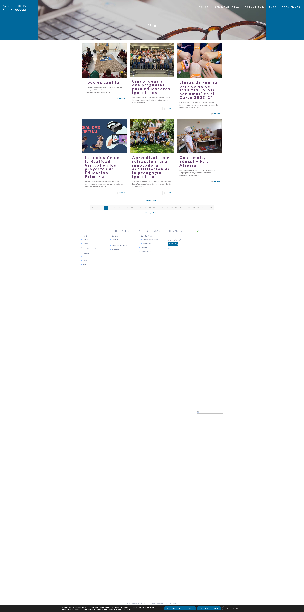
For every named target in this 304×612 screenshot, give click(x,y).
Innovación (147, 243)
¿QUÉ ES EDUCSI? (90, 231)
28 (211, 208)
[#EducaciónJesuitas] (14, 7)
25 (198, 208)
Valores (86, 243)
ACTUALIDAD (88, 248)
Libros (85, 261)
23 (189, 208)
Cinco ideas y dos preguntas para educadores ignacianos (151, 87)
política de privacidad (146, 607)
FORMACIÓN (175, 231)
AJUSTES (127, 609)
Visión (85, 240)
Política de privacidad (119, 245)
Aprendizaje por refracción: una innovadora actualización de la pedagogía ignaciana (151, 167)
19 (172, 208)
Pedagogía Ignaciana (150, 240)
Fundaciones (116, 240)
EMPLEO (173, 244)
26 (203, 208)
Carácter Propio (147, 236)
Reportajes (87, 257)
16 (159, 208)
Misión (85, 236)
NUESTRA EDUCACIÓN (151, 231)
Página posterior (151, 213)
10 (132, 208)
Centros (115, 236)
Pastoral (144, 247)
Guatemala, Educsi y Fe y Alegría (194, 161)
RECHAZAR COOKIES (209, 608)
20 (176, 208)
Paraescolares (146, 251)
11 (137, 208)
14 (150, 208)
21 (181, 208)
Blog (84, 264)
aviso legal (121, 607)
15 (154, 208)
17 (163, 208)
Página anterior (153, 200)
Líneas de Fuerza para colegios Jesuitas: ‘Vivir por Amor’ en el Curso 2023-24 (198, 90)
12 (141, 208)
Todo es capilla (102, 82)
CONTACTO (174, 239)
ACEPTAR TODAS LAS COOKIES (180, 608)
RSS (172, 248)
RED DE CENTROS (120, 231)
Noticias (86, 253)
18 (167, 208)
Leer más (122, 98)
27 (207, 208)
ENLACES (173, 235)
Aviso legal (115, 249)
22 (185, 208)
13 (145, 208)
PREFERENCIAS (232, 608)
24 (194, 208)
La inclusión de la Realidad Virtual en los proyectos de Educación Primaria (102, 167)
